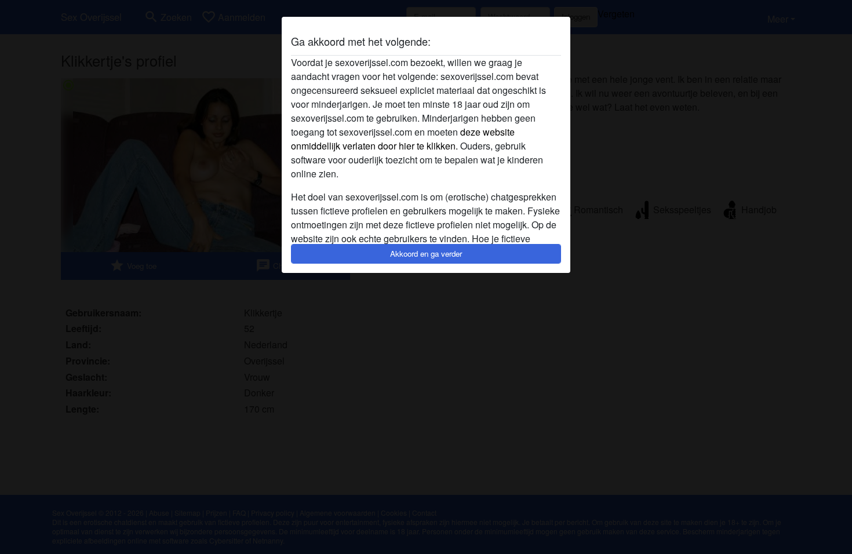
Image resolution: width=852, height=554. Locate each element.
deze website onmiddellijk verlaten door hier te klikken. (403, 138)
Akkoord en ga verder (426, 253)
